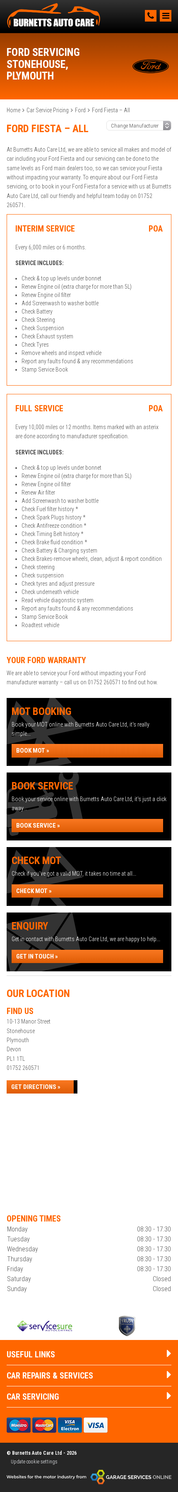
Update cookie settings (34, 1462)
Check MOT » (34, 891)
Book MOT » (32, 750)
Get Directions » (35, 1087)
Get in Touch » (37, 956)
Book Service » (38, 825)
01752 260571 (23, 1068)
